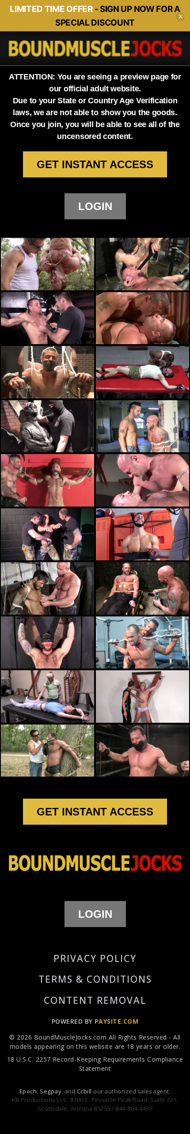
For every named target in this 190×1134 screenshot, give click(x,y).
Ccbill (84, 1091)
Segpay (50, 1091)
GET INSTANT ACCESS (95, 164)
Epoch (28, 1091)
